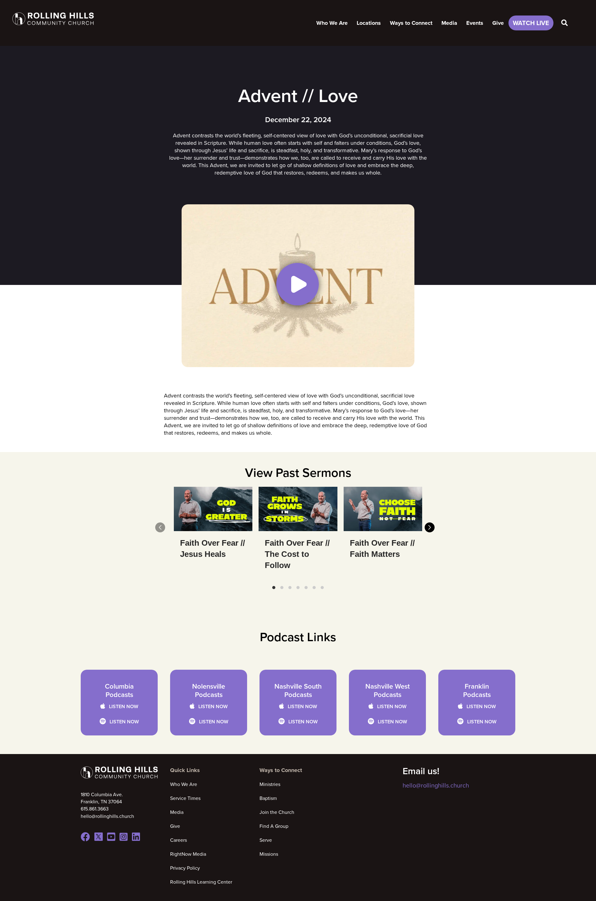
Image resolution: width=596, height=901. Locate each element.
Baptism (268, 798)
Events (474, 23)
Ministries (270, 784)
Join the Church (277, 812)
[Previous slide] (160, 527)
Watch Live (531, 22)
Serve (266, 840)
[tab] (274, 588)
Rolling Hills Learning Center (201, 881)
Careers (178, 840)
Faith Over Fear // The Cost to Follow (297, 554)
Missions (269, 853)
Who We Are (332, 23)
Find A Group (274, 826)
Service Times (185, 798)
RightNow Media (188, 853)
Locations (369, 23)
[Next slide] (429, 527)
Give (498, 23)
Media (449, 23)
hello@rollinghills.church (436, 785)
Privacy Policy (185, 867)
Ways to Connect (411, 23)
